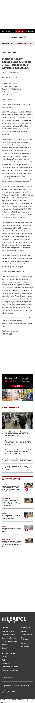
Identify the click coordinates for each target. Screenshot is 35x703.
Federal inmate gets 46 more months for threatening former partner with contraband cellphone (18, 451)
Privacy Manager (7, 678)
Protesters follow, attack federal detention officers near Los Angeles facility (17, 467)
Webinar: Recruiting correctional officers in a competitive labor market (18, 460)
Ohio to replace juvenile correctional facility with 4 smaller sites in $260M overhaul (18, 442)
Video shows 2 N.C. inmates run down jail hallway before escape (12, 529)
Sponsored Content (9, 53)
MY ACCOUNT (20, 31)
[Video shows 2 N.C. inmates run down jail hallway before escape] (28, 527)
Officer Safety (6, 539)
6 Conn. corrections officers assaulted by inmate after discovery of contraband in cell (11, 543)
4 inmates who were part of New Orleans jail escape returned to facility (11, 516)
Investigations (6, 484)
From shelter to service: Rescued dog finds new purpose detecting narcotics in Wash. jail (11, 503)
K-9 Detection (6, 498)
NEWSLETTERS (10, 31)
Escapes (4, 513)
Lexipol (15, 686)
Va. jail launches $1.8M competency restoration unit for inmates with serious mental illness (17, 433)
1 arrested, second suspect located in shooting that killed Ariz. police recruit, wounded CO (11, 488)
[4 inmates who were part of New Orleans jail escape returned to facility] (28, 514)
